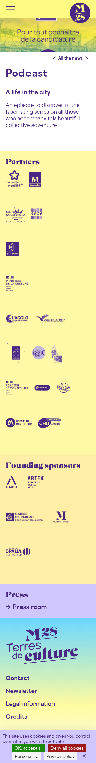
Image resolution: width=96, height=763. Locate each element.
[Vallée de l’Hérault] (50, 326)
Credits (16, 716)
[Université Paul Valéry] (63, 396)
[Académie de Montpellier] (17, 396)
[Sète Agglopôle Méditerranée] (15, 221)
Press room (30, 607)
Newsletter (21, 691)
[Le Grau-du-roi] (56, 361)
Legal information (30, 703)
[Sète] (37, 221)
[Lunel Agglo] (39, 361)
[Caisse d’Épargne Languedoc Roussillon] (24, 525)
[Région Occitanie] (12, 256)
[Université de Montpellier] (19, 431)
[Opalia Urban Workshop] (18, 560)
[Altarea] (11, 490)
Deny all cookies (67, 748)
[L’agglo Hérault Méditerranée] (18, 326)
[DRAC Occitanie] (17, 291)
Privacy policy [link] (60, 756)
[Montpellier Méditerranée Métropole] (14, 186)
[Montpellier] (35, 186)
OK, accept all (28, 748)
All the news (70, 58)
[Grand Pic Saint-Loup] (16, 361)
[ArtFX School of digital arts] (36, 490)
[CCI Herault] (42, 396)
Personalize (26, 756)
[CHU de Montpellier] (49, 431)
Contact (18, 678)
